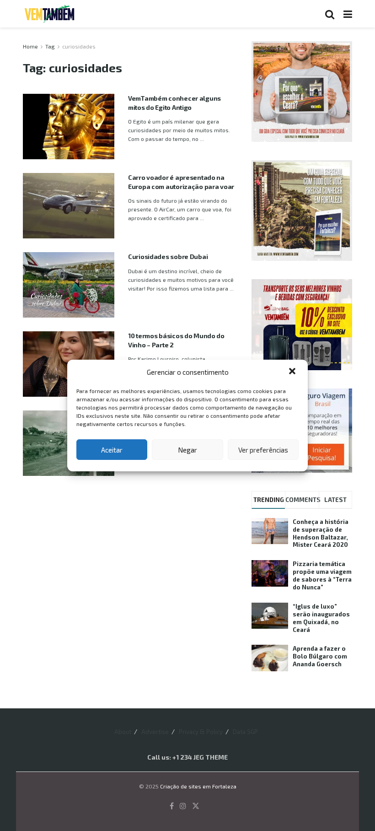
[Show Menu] (347, 13)
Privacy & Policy (201, 731)
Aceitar (112, 450)
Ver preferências (263, 450)
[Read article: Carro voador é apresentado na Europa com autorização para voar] (68, 205)
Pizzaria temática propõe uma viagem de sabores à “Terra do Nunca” (322, 575)
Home (30, 46)
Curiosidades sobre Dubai (168, 256)
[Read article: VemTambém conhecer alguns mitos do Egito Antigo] (68, 126)
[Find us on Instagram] (183, 806)
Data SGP (245, 731)
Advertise (155, 731)
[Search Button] (329, 13)
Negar (187, 450)
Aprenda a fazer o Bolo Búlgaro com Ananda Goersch (320, 656)
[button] (293, 372)
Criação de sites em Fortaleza (198, 786)
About (122, 731)
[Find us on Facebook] (172, 806)
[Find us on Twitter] (195, 806)
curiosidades (79, 46)
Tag (50, 46)
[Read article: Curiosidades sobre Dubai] (68, 285)
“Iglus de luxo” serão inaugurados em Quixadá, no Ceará (321, 618)
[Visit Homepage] (49, 14)
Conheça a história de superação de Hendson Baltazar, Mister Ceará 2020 (320, 533)
